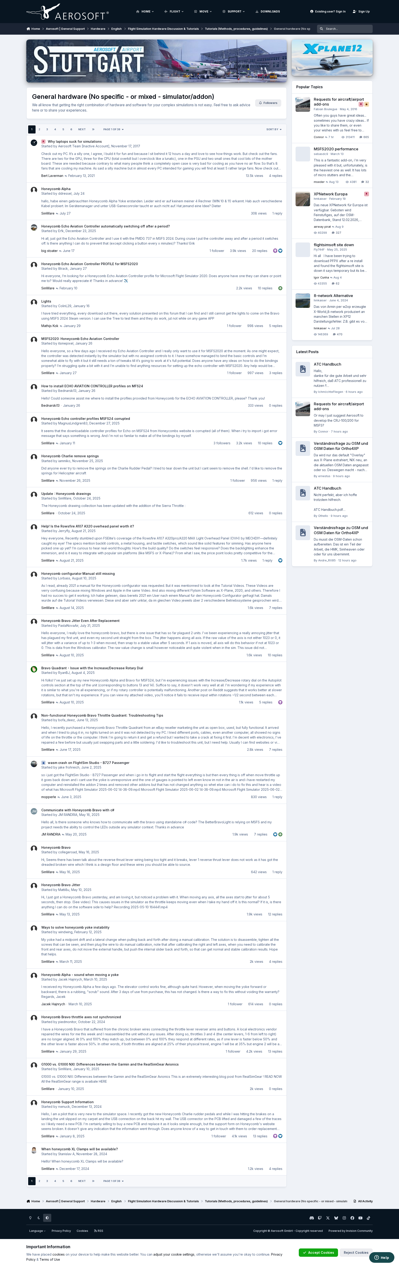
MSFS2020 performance (336, 149)
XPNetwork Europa (331, 194)
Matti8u (63, 890)
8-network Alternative (333, 295)
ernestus (324, 476)
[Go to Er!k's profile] (34, 227)
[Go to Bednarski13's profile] (34, 387)
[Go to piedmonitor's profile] (34, 1018)
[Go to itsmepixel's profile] (34, 340)
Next (82, 129)
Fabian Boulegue (325, 109)
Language (36, 1231)
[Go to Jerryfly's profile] (34, 527)
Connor (319, 137)
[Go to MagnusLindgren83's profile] (34, 420)
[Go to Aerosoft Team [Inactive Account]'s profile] (34, 142)
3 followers (222, 443)
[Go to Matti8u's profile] (34, 886)
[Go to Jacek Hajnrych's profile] (34, 976)
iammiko (64, 461)
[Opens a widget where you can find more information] (381, 1258)
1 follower (217, 251)
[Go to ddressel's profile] (34, 190)
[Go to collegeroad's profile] (34, 848)
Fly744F (319, 249)
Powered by (351, 1231)
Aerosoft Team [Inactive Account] (83, 146)
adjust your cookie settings (173, 1254)
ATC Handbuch (327, 364)
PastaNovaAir (68, 625)
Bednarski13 (67, 391)
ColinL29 (64, 306)
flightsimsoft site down (334, 244)
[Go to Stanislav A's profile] (34, 1150)
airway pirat (322, 226)
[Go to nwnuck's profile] (34, 1103)
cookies (58, 1254)
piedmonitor (67, 1022)
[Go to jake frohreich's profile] (34, 764)
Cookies (82, 1231)
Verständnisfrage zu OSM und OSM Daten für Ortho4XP (341, 446)
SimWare (47, 213)
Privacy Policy (61, 1231)
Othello (323, 516)
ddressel (65, 193)
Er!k (61, 231)
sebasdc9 (321, 154)
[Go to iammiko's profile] (34, 457)
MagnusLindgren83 (73, 423)
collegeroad (67, 852)
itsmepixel (65, 343)
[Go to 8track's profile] (34, 265)
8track (63, 268)
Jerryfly (64, 531)
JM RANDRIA (67, 815)
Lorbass (64, 578)
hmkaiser (320, 198)
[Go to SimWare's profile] (34, 495)
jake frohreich (68, 767)
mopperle (48, 797)
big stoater (49, 251)
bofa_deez (66, 720)
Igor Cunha (321, 277)
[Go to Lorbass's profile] (34, 575)
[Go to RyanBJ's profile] (34, 669)
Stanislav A (66, 1154)
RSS (100, 1231)
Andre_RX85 (327, 560)
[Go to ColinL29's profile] (34, 302)
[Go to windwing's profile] (34, 928)
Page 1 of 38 (111, 129)
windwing (65, 932)
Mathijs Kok (49, 326)
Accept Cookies (321, 1252)
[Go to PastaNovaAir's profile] (34, 622)
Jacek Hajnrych (70, 979)
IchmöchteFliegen (330, 392)
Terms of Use (49, 1259)
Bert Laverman (52, 176)
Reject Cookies (356, 1252)
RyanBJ (64, 673)
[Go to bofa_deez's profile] (34, 716)
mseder (319, 182)
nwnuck (64, 1107)
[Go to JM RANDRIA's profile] (34, 811)
